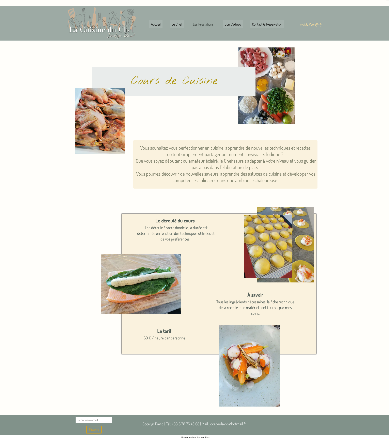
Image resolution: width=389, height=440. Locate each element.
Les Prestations (203, 24)
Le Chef (177, 24)
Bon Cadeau (232, 24)
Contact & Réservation (267, 24)
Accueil (156, 24)
